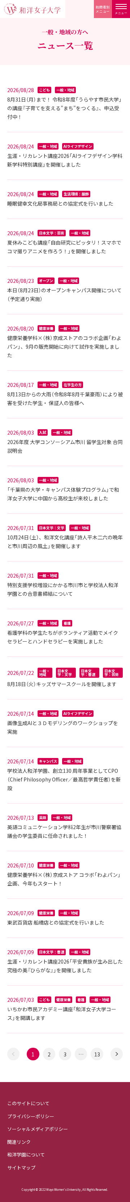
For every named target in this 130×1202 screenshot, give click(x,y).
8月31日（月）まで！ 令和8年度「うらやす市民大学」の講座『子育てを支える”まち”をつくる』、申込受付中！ (64, 108)
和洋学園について (26, 1154)
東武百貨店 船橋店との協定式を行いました (55, 922)
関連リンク (19, 1141)
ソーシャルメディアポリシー (37, 1128)
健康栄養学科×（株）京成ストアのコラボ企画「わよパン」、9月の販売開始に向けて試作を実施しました (64, 346)
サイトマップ (21, 1167)
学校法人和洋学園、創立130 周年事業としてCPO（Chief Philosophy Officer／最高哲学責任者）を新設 (64, 779)
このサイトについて (28, 1103)
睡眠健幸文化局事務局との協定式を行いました (60, 203)
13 (97, 1054)
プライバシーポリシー (30, 1116)
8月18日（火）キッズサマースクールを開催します (62, 684)
